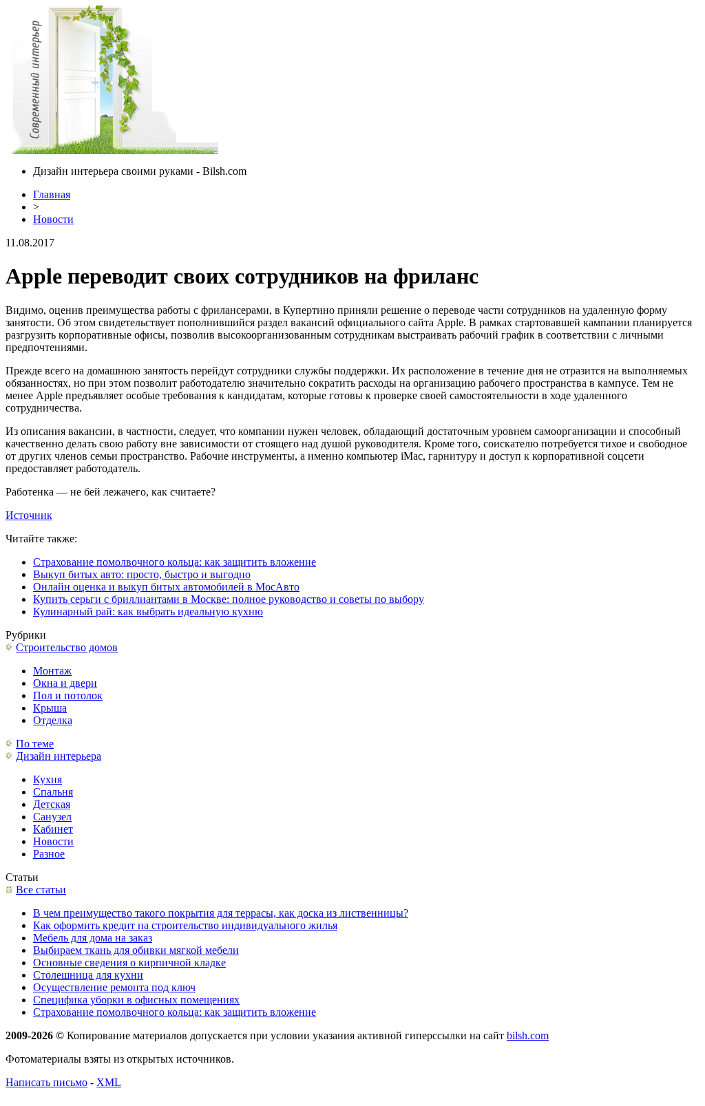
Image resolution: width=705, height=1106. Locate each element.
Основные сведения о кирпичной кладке (129, 962)
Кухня (47, 779)
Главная (51, 194)
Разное (49, 854)
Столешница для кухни (88, 975)
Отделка (52, 720)
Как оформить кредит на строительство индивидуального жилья (185, 925)
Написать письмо (46, 1082)
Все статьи (41, 889)
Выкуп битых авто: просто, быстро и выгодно (142, 574)
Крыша (50, 708)
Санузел (52, 816)
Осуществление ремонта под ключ (114, 987)
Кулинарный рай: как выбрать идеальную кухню (148, 611)
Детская (51, 804)
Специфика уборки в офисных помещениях (136, 1000)
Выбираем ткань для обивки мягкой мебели (136, 950)
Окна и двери (65, 683)
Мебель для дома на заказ (92, 938)
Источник (29, 515)
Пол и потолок (68, 695)
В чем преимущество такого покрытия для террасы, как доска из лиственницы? (220, 913)
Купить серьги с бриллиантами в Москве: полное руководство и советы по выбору (228, 599)
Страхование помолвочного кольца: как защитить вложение (174, 562)
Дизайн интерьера (58, 756)
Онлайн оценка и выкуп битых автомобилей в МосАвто (166, 587)
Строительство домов (67, 647)
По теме (35, 743)
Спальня (53, 792)
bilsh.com (528, 1035)
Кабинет (53, 829)
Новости (53, 219)
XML (108, 1082)
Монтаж (52, 671)
